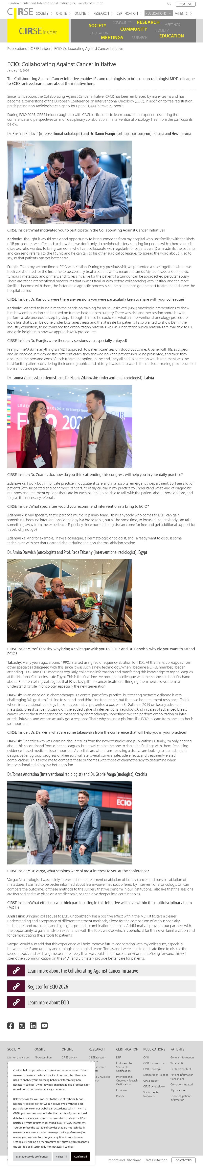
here (90, 83)
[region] (51, 1113)
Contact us (184, 1160)
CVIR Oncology (152, 1069)
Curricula (121, 1090)
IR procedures (178, 1090)
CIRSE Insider (150, 1080)
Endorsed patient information (180, 1098)
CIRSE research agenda (97, 1059)
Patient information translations (181, 1076)
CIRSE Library (69, 1057)
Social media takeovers (150, 1094)
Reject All (61, 1156)
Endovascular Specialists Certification (124, 1067)
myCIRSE (186, 4)
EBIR (118, 1057)
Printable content (180, 1069)
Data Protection (156, 1160)
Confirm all (80, 1156)
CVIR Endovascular (154, 1063)
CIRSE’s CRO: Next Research (99, 1078)
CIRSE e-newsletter (154, 1086)
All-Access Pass (43, 1057)
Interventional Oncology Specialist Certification (128, 1080)
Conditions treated (181, 1084)
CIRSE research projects (97, 1069)
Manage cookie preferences (32, 1156)
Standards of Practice (155, 1075)
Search (169, 3)
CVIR (146, 1057)
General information (182, 1057)
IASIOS (120, 1096)
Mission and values (18, 1057)
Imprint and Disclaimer (124, 1160)
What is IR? (176, 1063)
